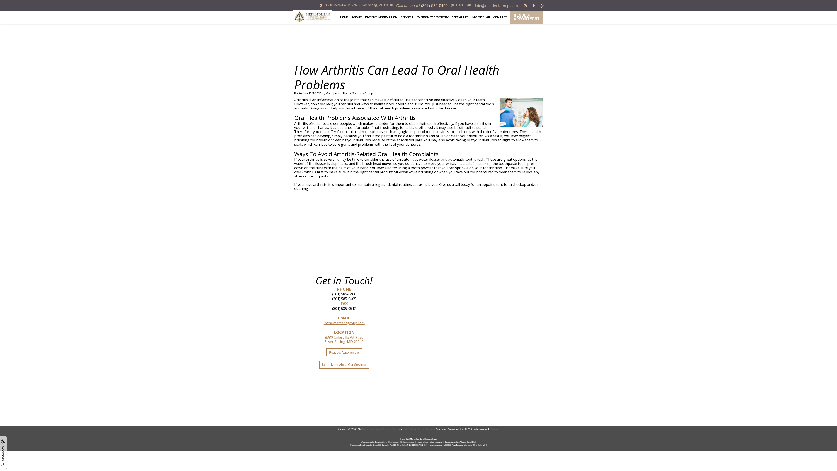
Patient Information (381, 17)
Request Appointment (526, 17)
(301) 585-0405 (344, 298)
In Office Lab (481, 17)
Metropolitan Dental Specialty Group (380, 429)
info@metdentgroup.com (344, 323)
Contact (500, 17)
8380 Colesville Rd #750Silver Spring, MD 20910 (344, 339)
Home (344, 17)
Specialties (460, 17)
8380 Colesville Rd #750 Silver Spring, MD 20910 (359, 5)
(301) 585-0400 (344, 294)
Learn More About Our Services (344, 364)
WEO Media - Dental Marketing (419, 429)
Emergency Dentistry (432, 17)
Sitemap (495, 429)
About (357, 17)
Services (407, 17)
